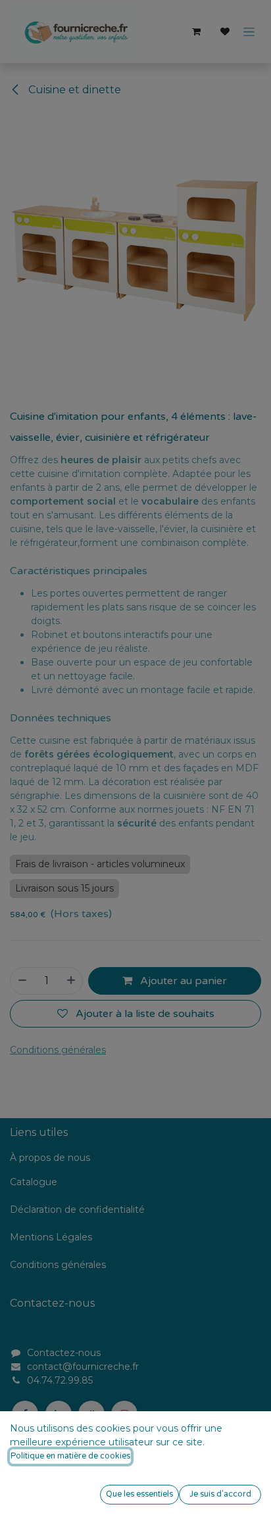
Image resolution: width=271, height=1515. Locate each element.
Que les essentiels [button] (139, 1494)
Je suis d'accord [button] (220, 1494)
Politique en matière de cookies (70, 1456)
